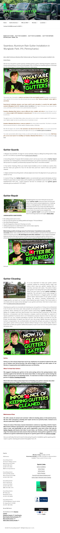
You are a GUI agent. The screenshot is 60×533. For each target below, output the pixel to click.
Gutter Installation (41, 466)
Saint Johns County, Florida (10, 520)
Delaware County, (8, 515)
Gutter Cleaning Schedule (17, 377)
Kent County (6, 517)
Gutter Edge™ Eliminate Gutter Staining (41, 477)
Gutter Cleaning (41, 473)
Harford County (14, 517)
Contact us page (50, 433)
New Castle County (8, 518)
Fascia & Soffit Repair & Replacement (41, 475)
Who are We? (24, 22)
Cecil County (18, 515)
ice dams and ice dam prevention (16, 303)
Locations (42, 22)
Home (5, 22)
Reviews (34, 22)
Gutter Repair (41, 469)
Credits (32, 527)
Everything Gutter (20, 11)
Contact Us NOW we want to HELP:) (13, 26)
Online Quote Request (31, 155)
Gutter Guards (8, 430)
